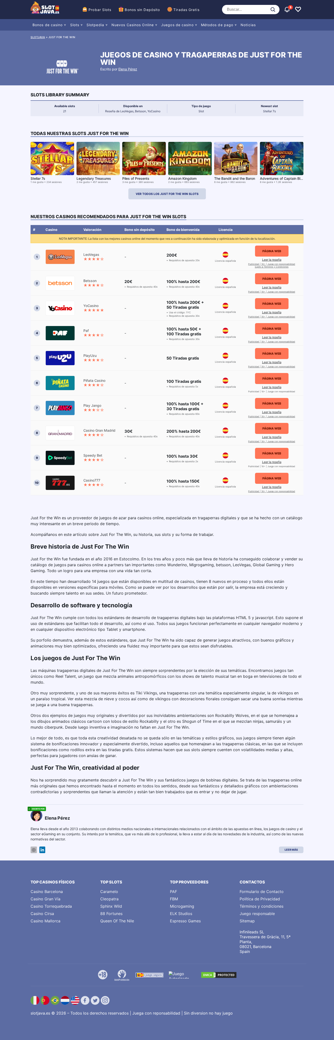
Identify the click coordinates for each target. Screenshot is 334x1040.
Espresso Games (185, 920)
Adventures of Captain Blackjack (286, 178)
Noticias (248, 25)
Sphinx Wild (111, 906)
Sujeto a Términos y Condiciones (272, 266)
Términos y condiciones (261, 906)
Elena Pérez (127, 69)
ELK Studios (181, 913)
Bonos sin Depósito (142, 10)
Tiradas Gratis (186, 10)
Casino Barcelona (47, 891)
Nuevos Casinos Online (132, 25)
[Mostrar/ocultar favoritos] (298, 9)
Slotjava (38, 37)
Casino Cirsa (42, 913)
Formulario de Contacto (262, 891)
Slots (74, 25)
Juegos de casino (177, 25)
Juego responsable (257, 913)
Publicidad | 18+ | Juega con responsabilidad (271, 264)
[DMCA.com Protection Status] (219, 975)
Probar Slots (100, 10)
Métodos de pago (217, 25)
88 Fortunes (111, 913)
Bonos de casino (48, 25)
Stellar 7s (38, 178)
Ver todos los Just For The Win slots (167, 194)
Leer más (291, 849)
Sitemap (247, 920)
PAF (173, 891)
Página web (271, 251)
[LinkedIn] (42, 850)
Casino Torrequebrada (51, 906)
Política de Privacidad (260, 898)
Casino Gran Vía (45, 898)
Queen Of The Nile (117, 920)
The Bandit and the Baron (234, 178)
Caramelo (109, 891)
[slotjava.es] (45, 9)
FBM (174, 898)
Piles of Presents (135, 178)
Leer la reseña (271, 259)
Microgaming (182, 906)
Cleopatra (109, 898)
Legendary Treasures (94, 178)
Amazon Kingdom (182, 178)
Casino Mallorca (45, 920)
